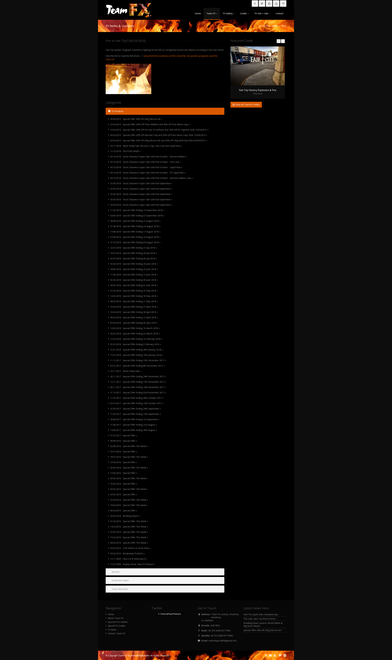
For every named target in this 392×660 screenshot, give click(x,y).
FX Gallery (228, 13)
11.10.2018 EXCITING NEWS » (125, 151)
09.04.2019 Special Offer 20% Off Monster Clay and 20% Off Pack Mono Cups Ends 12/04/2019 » (158, 135)
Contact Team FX (116, 633)
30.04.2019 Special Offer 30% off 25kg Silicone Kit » (136, 119)
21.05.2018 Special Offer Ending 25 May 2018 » (134, 290)
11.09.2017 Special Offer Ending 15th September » (135, 414)
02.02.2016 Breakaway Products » (127, 553)
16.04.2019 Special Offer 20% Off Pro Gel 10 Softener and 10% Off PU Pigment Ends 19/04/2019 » (159, 129)
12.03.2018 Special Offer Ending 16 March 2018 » (135, 328)
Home (198, 13)
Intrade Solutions (140, 655)
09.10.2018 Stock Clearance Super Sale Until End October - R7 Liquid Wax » (147, 172)
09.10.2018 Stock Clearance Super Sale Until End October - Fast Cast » (145, 161)
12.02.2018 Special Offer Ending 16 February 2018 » (136, 338)
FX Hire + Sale (261, 13)
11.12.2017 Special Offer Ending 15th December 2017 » (138, 360)
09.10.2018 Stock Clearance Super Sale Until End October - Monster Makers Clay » (151, 178)
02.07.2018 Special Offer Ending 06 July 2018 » (133, 258)
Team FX (210, 13)
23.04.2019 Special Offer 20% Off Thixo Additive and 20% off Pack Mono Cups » (150, 124)
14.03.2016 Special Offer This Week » (129, 526)
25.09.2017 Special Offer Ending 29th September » (135, 408)
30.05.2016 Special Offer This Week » (129, 478)
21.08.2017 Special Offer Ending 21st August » (133, 424)
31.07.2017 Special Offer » (123, 435)
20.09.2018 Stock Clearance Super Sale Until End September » (141, 204)
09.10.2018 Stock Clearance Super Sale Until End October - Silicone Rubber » (148, 156)
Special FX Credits (116, 625)
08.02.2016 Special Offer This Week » (129, 542)
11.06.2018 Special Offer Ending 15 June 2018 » (134, 274)
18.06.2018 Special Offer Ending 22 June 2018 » (134, 269)
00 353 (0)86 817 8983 (222, 635)
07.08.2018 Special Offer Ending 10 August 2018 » (135, 237)
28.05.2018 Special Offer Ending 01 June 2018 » (134, 285)
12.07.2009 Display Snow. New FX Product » (132, 564)
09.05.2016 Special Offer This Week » (129, 489)
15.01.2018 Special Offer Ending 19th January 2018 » (136, 355)
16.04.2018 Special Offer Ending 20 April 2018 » (134, 312)
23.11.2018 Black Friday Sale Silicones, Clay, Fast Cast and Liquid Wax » (146, 145)
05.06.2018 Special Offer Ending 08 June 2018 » (134, 279)
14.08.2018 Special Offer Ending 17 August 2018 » (135, 231)
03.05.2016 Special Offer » (123, 494)
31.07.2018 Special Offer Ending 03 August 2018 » (135, 242)
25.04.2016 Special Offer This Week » (129, 499)
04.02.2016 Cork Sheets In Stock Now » (130, 548)
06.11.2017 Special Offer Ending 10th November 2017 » (138, 387)
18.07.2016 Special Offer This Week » (129, 456)
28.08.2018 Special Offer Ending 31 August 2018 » (135, 220)
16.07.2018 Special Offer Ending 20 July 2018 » (133, 253)
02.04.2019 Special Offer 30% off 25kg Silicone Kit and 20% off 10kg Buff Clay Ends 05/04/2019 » (158, 140)
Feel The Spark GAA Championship (261, 614)
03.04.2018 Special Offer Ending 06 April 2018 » (134, 322)
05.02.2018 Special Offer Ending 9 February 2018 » (135, 344)
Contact (280, 13)
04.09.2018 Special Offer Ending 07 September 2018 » (137, 215)
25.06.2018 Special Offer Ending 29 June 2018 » (134, 263)
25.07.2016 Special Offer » (123, 451)
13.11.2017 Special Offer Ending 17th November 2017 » (138, 381)
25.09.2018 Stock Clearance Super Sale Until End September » (141, 183)
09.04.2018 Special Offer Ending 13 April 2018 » (134, 317)
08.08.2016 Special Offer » (123, 440)
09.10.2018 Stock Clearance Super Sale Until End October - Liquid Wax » (146, 167)
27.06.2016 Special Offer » (123, 462)
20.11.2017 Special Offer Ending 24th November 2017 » (138, 376)
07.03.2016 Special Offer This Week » (129, 532)
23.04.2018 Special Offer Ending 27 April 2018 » (134, 306)
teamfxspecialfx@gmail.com (223, 640)
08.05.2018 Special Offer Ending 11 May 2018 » (134, 301)
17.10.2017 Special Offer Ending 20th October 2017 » (137, 397)
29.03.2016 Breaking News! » (125, 515)
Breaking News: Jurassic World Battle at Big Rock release (263, 624)
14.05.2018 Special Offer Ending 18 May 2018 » (134, 296)
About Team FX (115, 618)
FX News (112, 629)
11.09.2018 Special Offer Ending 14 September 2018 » (137, 210)
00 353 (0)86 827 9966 (219, 630)
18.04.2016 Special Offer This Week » (129, 505)
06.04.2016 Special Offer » (123, 510)
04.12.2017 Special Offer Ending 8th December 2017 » (137, 365)
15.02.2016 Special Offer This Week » (129, 537)
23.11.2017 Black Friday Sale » (125, 371)
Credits (243, 13)
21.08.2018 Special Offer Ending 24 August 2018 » (135, 226)
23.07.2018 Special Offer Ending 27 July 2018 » (133, 247)
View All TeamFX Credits (247, 104)
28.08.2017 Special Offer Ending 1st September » (134, 419)
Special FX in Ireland (117, 621)
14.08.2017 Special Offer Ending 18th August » (133, 430)
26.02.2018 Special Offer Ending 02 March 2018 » (135, 333)
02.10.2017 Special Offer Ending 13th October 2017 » (137, 403)
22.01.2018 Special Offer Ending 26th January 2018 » (136, 349)
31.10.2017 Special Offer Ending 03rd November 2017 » (138, 392)
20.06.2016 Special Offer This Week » (129, 467)
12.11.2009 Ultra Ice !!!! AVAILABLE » (128, 558)
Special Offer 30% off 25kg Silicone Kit (263, 630)
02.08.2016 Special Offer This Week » (129, 446)
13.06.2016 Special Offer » (123, 473)
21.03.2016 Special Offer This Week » (129, 521)
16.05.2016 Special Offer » (123, 483)
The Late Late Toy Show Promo (260, 618)
